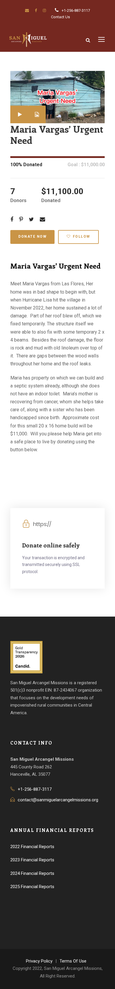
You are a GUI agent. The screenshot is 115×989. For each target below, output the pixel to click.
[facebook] (36, 10)
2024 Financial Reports (32, 873)
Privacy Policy (39, 961)
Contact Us (60, 17)
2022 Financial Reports (32, 846)
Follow (81, 236)
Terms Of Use (73, 961)
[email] (27, 10)
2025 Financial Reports (32, 886)
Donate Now (32, 236)
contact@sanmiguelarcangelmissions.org (58, 799)
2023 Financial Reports (32, 860)
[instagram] (44, 10)
